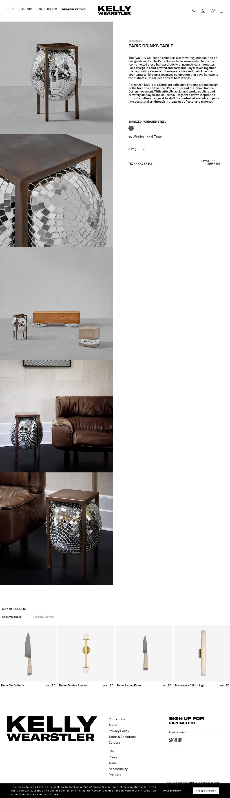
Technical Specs (140, 163)
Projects (115, 774)
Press (113, 757)
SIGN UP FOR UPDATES (186, 720)
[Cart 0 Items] (219, 11)
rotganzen (135, 41)
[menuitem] (74, 9)
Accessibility (118, 769)
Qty (131, 149)
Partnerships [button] (47, 9)
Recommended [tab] (12, 616)
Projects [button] (25, 9)
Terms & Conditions (122, 736)
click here (52, 794)
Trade (113, 763)
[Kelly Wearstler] (115, 10)
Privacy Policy (119, 731)
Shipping (213, 163)
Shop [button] (10, 9)
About (113, 725)
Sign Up (175, 740)
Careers (114, 742)
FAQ (112, 751)
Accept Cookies (206, 790)
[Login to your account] (201, 11)
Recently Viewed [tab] (43, 616)
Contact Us (117, 719)
